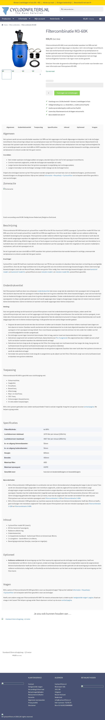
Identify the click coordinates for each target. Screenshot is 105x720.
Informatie (22, 18)
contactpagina (89, 407)
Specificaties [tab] (52, 127)
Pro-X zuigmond (61, 338)
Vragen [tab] (94, 127)
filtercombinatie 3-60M (72, 498)
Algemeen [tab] (10, 127)
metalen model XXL (62, 272)
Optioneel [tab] (80, 127)
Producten (6, 18)
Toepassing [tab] (38, 127)
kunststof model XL (18, 272)
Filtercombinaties (14, 25)
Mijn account (40, 18)
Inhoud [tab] (66, 127)
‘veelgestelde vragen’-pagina (83, 597)
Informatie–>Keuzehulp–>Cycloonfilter (58, 175)
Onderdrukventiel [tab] (24, 127)
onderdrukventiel (44, 291)
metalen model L (47, 272)
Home (6, 25)
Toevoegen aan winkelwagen (67, 93)
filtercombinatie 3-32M (53, 498)
